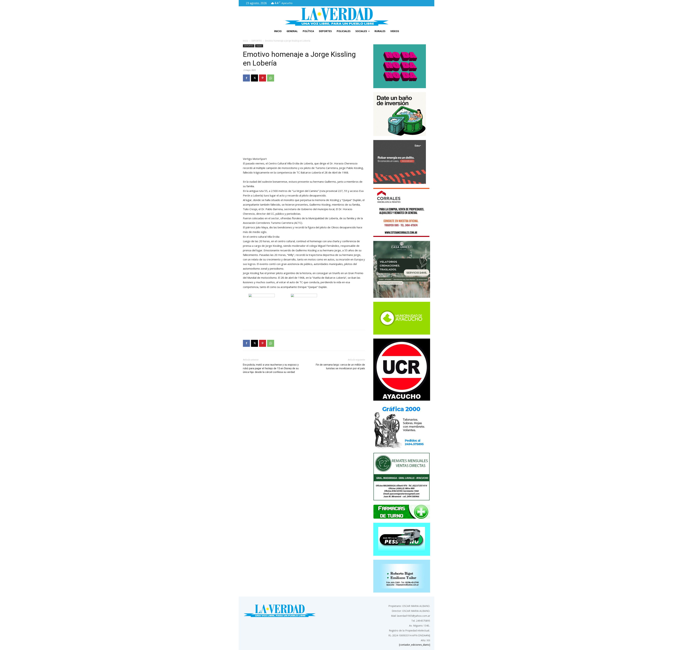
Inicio (245, 40)
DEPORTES (256, 40)
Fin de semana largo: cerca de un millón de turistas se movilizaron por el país (340, 366)
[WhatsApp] (270, 77)
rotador (259, 46)
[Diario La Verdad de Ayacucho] (336, 16)
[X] (254, 77)
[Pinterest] (262, 77)
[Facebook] (246, 77)
